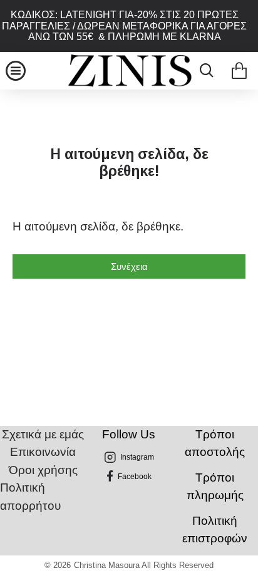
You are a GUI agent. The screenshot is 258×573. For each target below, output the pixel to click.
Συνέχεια (129, 266)
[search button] (203, 71)
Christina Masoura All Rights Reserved (144, 565)
